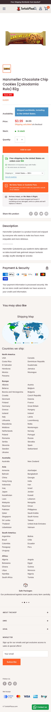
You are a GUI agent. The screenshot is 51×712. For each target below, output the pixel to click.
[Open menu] (4, 9)
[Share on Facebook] (31, 214)
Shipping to (9, 173)
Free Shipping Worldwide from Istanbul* (25, 2)
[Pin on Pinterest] (36, 214)
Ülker (6, 100)
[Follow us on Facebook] (5, 683)
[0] (46, 8)
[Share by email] (46, 214)
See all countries (11, 177)
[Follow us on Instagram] (15, 683)
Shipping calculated (23, 124)
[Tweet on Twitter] (41, 214)
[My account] (40, 8)
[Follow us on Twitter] (10, 683)
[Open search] (35, 8)
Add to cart (25, 149)
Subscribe (11, 662)
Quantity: (7, 140)
